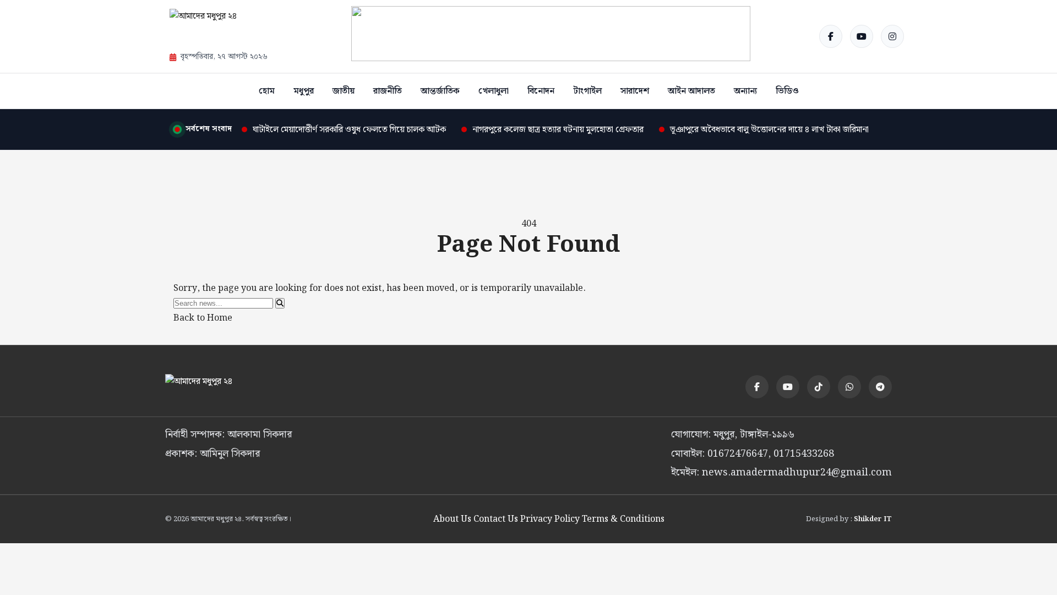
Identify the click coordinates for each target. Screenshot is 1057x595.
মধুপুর (303, 91)
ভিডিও (787, 91)
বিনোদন (540, 91)
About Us (452, 519)
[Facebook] (830, 36)
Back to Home (202, 318)
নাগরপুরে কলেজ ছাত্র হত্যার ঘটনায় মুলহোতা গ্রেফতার (558, 130)
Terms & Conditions (623, 519)
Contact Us (495, 519)
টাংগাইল (587, 91)
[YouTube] (861, 36)
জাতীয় (344, 91)
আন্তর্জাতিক (440, 91)
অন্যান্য (745, 91)
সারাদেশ (634, 91)
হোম (267, 91)
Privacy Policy (550, 519)
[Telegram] (880, 386)
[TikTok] (818, 386)
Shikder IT (873, 519)
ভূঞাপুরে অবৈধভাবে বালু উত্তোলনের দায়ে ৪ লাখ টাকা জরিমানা (769, 130)
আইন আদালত (691, 91)
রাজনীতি (387, 91)
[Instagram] (892, 36)
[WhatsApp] (849, 386)
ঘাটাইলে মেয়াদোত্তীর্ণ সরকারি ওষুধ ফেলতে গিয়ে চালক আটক (349, 130)
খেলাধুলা (493, 91)
